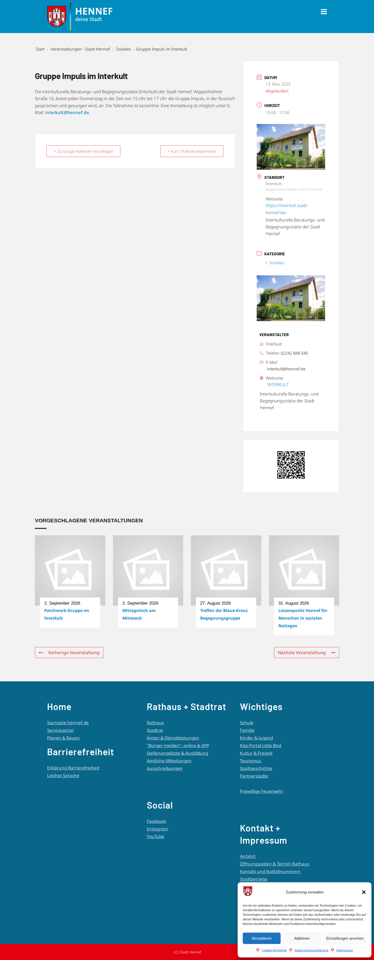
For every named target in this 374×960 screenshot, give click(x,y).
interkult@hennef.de (67, 112)
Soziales (123, 49)
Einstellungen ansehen (345, 938)
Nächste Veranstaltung (302, 652)
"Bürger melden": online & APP (178, 745)
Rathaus (155, 723)
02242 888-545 (294, 353)
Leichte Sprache (63, 775)
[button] (363, 892)
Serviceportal (60, 730)
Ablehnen (302, 938)
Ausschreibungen (165, 768)
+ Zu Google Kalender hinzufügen (83, 151)
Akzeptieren (261, 938)
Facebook (156, 821)
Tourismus (250, 761)
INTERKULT (278, 384)
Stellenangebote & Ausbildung (177, 753)
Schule (246, 723)
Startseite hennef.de (68, 723)
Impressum (344, 950)
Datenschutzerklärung (311, 950)
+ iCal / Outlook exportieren (192, 151)
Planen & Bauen (63, 738)
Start (41, 49)
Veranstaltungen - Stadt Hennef (80, 49)
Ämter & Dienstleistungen (173, 738)
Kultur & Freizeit (256, 753)
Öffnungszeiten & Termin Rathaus (274, 864)
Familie (247, 730)
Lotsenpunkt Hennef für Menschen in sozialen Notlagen (302, 618)
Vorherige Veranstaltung (74, 652)
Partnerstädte (254, 776)
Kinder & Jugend (256, 738)
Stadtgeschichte (256, 768)
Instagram (157, 829)
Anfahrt (248, 856)
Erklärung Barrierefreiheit (73, 768)
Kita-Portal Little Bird (260, 745)
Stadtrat (155, 730)
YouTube (155, 836)
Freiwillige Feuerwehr (261, 791)
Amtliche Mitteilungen (169, 761)
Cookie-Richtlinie (274, 950)
